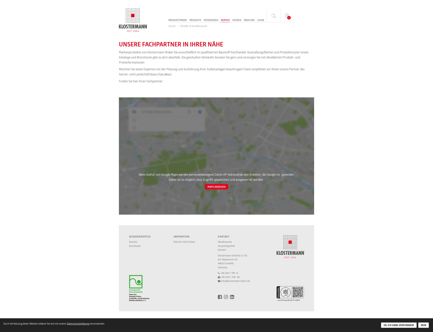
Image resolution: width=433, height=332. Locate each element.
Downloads (135, 245)
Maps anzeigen (217, 187)
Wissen (236, 20)
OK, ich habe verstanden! (399, 325)
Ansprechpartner (226, 245)
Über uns (249, 20)
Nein (423, 325)
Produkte (195, 20)
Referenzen (211, 20)
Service (225, 20)
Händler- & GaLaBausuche (193, 26)
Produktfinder (177, 20)
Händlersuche (225, 241)
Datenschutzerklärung (78, 323)
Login (260, 20)
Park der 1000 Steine (184, 241)
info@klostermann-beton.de (235, 281)
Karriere (133, 241)
